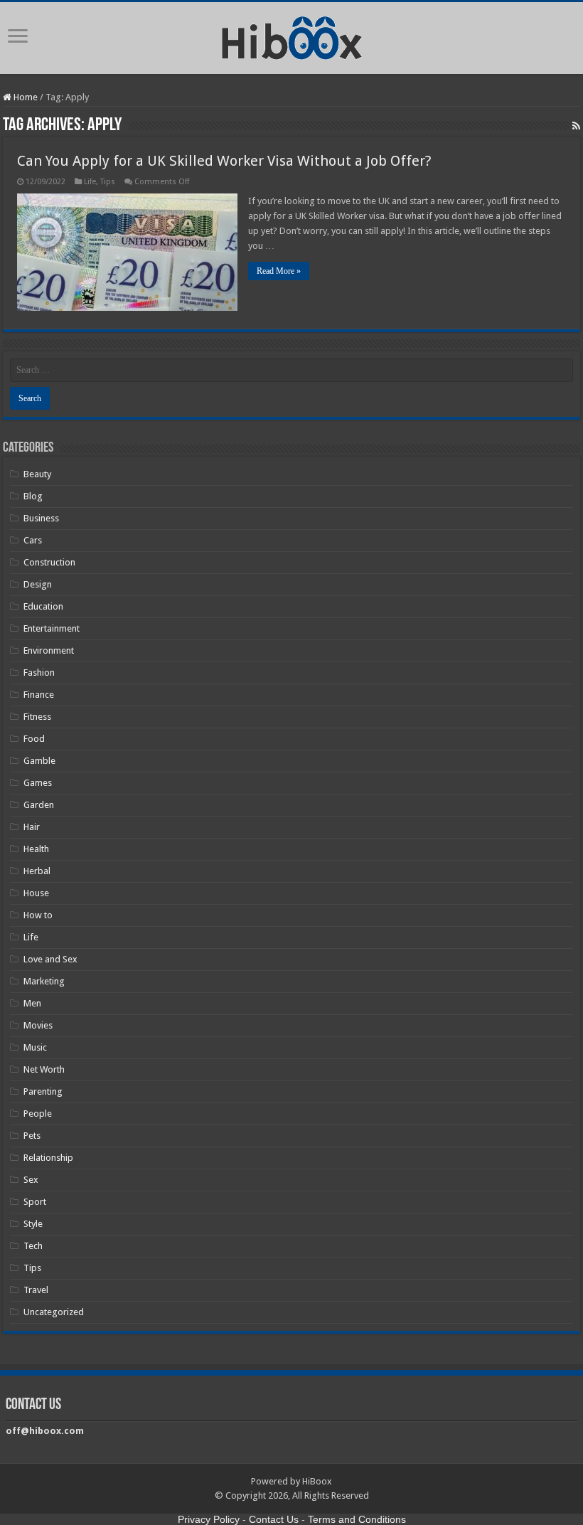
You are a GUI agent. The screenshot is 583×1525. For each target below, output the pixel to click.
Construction (49, 562)
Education (43, 606)
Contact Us (274, 1519)
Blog (33, 496)
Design (37, 584)
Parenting (43, 1091)
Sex (30, 1179)
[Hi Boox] (292, 35)
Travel (35, 1290)
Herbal (36, 871)
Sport (34, 1201)
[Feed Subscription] (576, 126)
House (36, 893)
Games (37, 782)
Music (35, 1047)
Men (32, 1003)
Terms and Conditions (357, 1519)
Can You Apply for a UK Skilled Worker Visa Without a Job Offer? (224, 160)
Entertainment (51, 628)
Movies (38, 1025)
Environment (48, 650)
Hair (31, 827)
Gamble (39, 760)
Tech (33, 1245)
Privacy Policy (209, 1519)
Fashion (39, 672)
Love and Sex (50, 959)
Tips (107, 181)
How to (38, 915)
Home (24, 97)
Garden (38, 804)
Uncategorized (53, 1312)
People (37, 1113)
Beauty (37, 474)
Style (33, 1223)
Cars (32, 540)
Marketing (44, 981)
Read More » (279, 271)
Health (36, 849)
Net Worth (44, 1069)
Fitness (37, 716)
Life (90, 181)
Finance (38, 694)
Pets (32, 1135)
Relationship (48, 1157)
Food (34, 738)
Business (41, 518)
